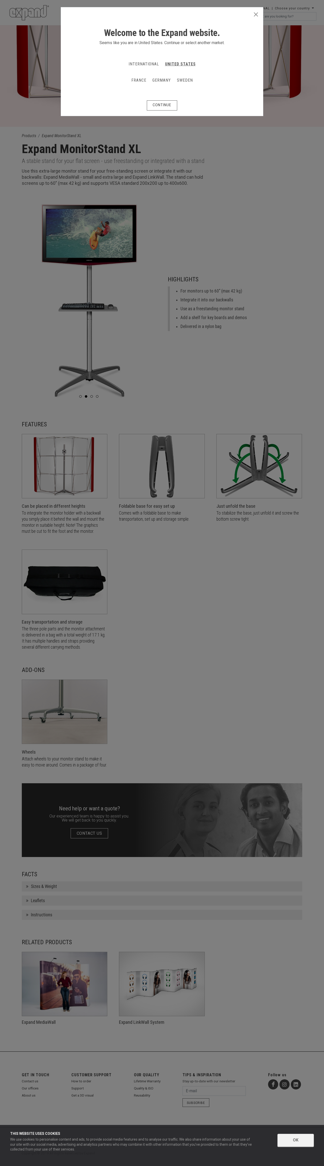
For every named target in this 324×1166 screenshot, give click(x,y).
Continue (162, 105)
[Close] (256, 14)
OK (295, 1140)
